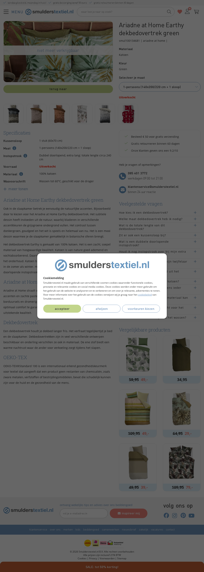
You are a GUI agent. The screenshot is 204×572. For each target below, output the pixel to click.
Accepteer (62, 308)
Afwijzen (102, 308)
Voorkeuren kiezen (141, 308)
